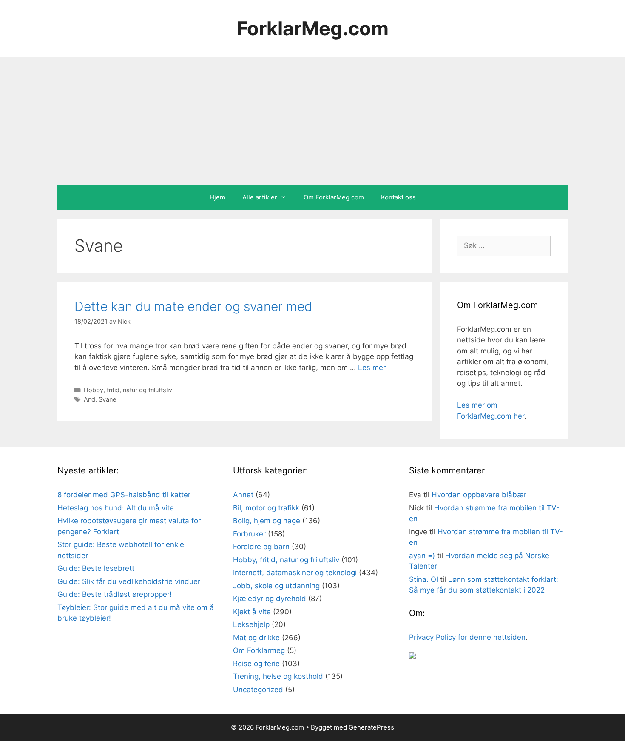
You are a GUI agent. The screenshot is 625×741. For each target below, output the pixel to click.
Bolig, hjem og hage (266, 520)
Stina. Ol (423, 579)
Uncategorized (258, 689)
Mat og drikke (256, 637)
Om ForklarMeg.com (334, 197)
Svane (107, 399)
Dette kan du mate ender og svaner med (193, 306)
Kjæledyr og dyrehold (269, 598)
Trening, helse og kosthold (278, 676)
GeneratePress (371, 727)
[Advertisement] (312, 120)
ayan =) (422, 555)
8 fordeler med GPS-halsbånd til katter (123, 494)
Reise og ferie (256, 663)
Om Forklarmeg (259, 650)
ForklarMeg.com (313, 28)
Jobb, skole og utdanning (276, 585)
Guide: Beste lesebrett (95, 568)
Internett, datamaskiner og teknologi (295, 572)
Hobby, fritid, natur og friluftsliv (128, 389)
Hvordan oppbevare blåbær (479, 494)
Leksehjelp (251, 624)
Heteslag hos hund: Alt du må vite (115, 508)
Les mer (372, 367)
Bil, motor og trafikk (266, 508)
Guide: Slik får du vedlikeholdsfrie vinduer (128, 581)
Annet (243, 494)
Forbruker (249, 534)
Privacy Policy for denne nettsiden (467, 637)
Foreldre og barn (261, 546)
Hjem (217, 197)
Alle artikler (259, 197)
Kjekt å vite (252, 611)
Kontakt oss (398, 197)
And (89, 399)
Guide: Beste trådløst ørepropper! (114, 594)
